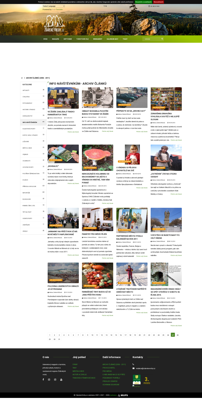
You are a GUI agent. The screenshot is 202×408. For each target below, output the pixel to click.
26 (168, 335)
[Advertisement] (101, 58)
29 (50, 339)
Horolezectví (27, 116)
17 (125, 335)
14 (111, 335)
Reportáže (26, 193)
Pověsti (25, 180)
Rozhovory (27, 199)
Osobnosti (26, 161)
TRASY (125, 39)
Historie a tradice (29, 109)
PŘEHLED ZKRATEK (110, 381)
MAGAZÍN (55, 39)
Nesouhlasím (158, 2)
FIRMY (75, 364)
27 (173, 335)
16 (121, 335)
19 (135, 335)
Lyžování (26, 141)
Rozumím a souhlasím (143, 2)
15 (116, 335)
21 (144, 335)
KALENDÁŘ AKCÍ (112, 39)
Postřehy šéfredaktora (31, 173)
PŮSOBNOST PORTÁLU (111, 378)
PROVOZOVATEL (109, 368)
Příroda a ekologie (29, 186)
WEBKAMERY (97, 39)
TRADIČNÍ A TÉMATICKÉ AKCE (84, 378)
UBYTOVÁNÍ (68, 39)
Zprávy (25, 231)
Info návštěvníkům (30, 122)
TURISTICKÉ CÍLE (82, 39)
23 (154, 335)
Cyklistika (26, 97)
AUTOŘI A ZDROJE (80, 375)
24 (158, 335)
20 (140, 335)
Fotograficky (27, 103)
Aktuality (26, 90)
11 (97, 335)
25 (163, 335)
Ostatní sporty (28, 167)
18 (130, 335)
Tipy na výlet (27, 212)
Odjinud (25, 154)
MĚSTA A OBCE (78, 371)
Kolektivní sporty (29, 129)
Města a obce (27, 148)
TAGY (74, 368)
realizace (113, 395)
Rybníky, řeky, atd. (29, 206)
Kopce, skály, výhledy (30, 135)
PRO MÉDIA (107, 371)
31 (59, 339)
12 (102, 335)
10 (92, 335)
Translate (59, 9)
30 (54, 339)
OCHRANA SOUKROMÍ (111, 385)
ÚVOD (45, 39)
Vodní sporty (27, 218)
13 (106, 335)
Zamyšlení (26, 225)
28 (177, 335)
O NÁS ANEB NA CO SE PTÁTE (114, 375)
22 (149, 335)
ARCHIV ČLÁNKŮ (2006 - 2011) (114, 364)
